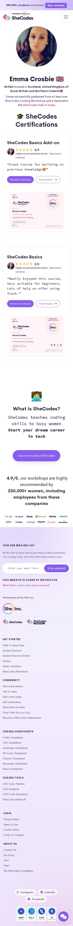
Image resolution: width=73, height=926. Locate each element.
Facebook (38, 899)
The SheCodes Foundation (18, 870)
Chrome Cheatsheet (14, 758)
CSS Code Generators (15, 794)
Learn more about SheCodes (36, 455)
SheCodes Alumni (13, 686)
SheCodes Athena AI (14, 799)
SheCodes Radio (12, 696)
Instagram (27, 892)
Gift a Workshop (12, 702)
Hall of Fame (10, 691)
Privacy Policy (11, 819)
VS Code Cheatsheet (15, 753)
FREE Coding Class (13, 645)
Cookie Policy (11, 829)
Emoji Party (9, 712)
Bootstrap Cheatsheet (15, 763)
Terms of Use (10, 824)
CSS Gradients (11, 789)
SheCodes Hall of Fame (39, 105)
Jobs (6, 860)
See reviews (55, 5)
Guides (6, 661)
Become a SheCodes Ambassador (22, 717)
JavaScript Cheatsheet (15, 748)
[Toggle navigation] (66, 17)
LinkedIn (49, 892)
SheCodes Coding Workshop (25, 101)
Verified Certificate (20, 179)
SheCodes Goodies (14, 707)
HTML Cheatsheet (13, 737)
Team (6, 865)
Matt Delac (9, 585)
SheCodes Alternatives (15, 671)
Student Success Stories (16, 655)
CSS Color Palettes (14, 783)
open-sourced (40, 585)
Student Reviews (12, 650)
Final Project (46, 179)
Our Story (8, 855)
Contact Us (9, 849)
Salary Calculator (12, 666)
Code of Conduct (13, 835)
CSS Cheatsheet (12, 742)
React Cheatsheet (13, 768)
